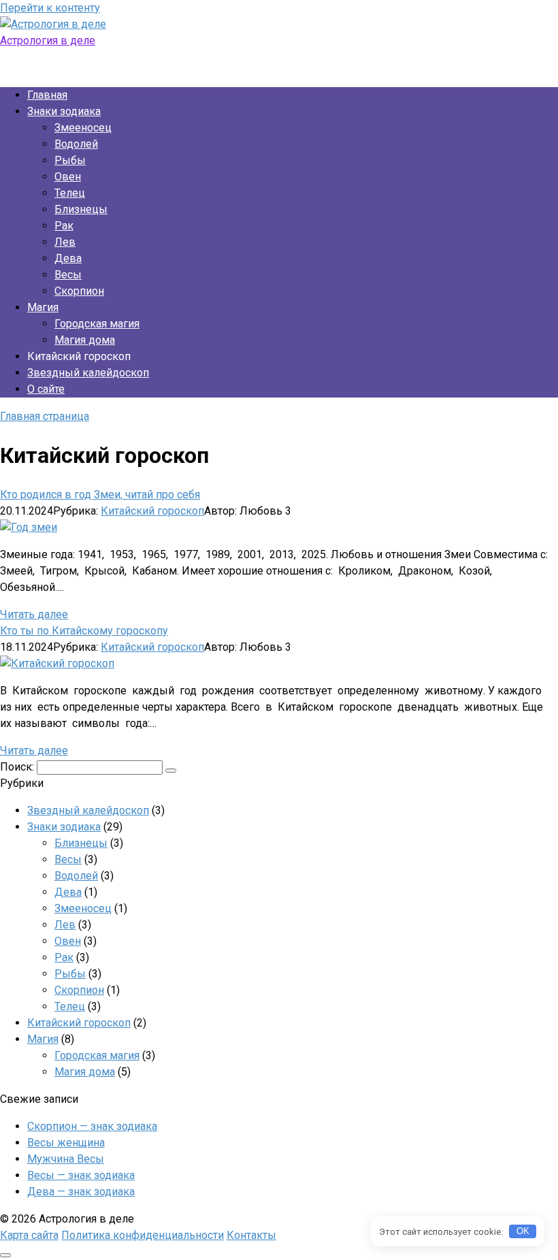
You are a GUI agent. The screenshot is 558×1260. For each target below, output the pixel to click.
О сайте (46, 389)
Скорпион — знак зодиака (92, 1126)
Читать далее (34, 614)
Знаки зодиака (64, 111)
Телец (69, 193)
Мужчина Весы (65, 1158)
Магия (43, 307)
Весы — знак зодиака (81, 1175)
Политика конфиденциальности (142, 1235)
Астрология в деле (47, 40)
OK (522, 1231)
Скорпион (79, 291)
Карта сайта (29, 1235)
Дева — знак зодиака (81, 1191)
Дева (68, 258)
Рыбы (70, 160)
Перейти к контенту (50, 7)
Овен (67, 176)
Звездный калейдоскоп (88, 372)
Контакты (251, 1235)
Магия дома (84, 340)
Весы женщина (66, 1142)
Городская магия (97, 323)
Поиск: (18, 766)
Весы (68, 274)
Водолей (76, 144)
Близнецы (81, 209)
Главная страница (44, 416)
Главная (47, 94)
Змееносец (83, 127)
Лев (65, 242)
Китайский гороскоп (152, 510)
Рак (63, 225)
